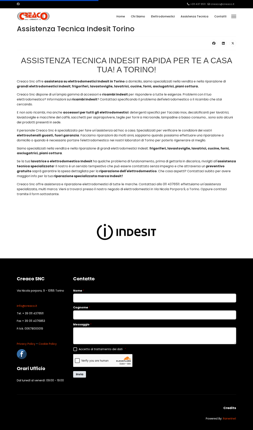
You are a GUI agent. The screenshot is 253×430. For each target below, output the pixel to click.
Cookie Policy (48, 344)
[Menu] (233, 16)
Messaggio (82, 324)
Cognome (81, 307)
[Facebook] (18, 4)
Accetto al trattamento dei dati (102, 349)
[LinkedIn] (223, 43)
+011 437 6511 (198, 4)
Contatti (220, 16)
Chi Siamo (138, 16)
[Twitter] (232, 43)
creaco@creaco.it (222, 4)
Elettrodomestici (163, 16)
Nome (78, 291)
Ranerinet (229, 419)
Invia (79, 374)
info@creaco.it (27, 306)
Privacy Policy (26, 344)
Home (120, 16)
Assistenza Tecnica (194, 16)
